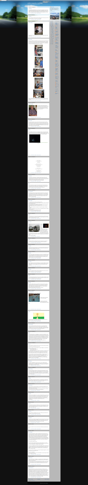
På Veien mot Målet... (56, 91)
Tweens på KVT (57, 24)
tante (29, 214)
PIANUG (56, 45)
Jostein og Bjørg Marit (56, 57)
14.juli (29, 403)
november (52, 34)
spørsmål (30, 16)
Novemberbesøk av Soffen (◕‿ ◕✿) (57, 54)
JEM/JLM (30, 411)
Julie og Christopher (56, 42)
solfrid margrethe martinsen (35, 3)
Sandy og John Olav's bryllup (56, 69)
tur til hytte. (30, 417)
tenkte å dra (30, 120)
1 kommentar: (38, 400)
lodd (29, 239)
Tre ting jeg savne (31, 291)
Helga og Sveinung (56, 81)
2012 (51, 25)
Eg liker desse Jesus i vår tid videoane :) (56, 47)
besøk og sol (30, 457)
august (52, 38)
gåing (29, 129)
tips (29, 183)
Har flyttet (30, 261)
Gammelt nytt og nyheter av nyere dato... (57, 65)
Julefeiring (30, 8)
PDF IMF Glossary (56, 28)
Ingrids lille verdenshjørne (57, 34)
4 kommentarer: (38, 236)
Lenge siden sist (31, 467)
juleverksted (30, 39)
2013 (51, 24)
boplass (30, 282)
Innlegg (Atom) (33, 480)
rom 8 (29, 344)
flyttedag (30, 269)
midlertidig (30, 361)
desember (52, 26)
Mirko (56, 52)
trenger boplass (31, 324)
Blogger (47, 483)
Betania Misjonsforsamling (57, 23)
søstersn (56, 60)
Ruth (56, 49)
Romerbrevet (30, 385)
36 (31, 348)
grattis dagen (30, 200)
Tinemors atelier (56, 27)
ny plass (30, 393)
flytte (29, 275)
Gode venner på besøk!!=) (57, 78)
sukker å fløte (30, 22)
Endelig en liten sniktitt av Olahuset (57, 39)
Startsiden (38, 479)
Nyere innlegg (31, 479)
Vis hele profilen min (52, 11)
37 (29, 350)
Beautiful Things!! (56, 61)
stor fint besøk (31, 191)
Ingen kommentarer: (39, 19)
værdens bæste (52, 32)
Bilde (29, 311)
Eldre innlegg (47, 479)
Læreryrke (56, 31)
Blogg (56, 50)
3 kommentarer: (38, 390)
